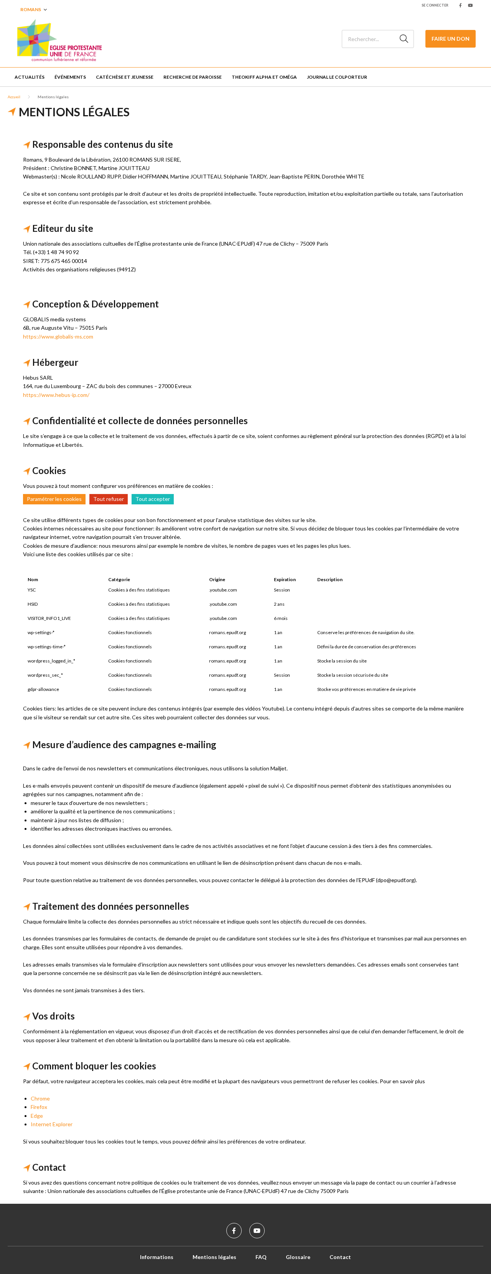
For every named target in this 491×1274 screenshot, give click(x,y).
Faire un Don (451, 38)
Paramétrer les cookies (54, 499)
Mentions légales (214, 1257)
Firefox (39, 1107)
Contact (340, 1257)
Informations (156, 1257)
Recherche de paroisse (192, 77)
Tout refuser (108, 499)
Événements (70, 77)
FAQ (261, 1257)
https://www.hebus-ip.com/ (56, 395)
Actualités (29, 77)
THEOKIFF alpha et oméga (264, 77)
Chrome (40, 1098)
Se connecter (435, 5)
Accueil (14, 96)
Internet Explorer (51, 1124)
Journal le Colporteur (337, 77)
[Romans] (59, 38)
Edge (37, 1115)
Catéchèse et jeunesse (124, 77)
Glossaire (298, 1257)
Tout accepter (152, 499)
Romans (30, 9)
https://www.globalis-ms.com (58, 336)
